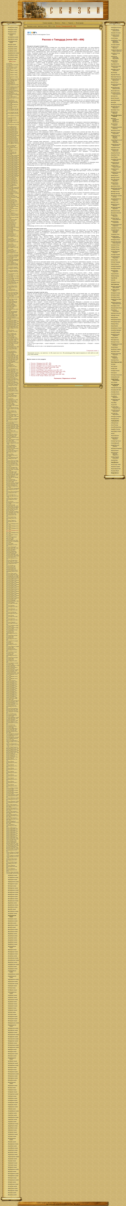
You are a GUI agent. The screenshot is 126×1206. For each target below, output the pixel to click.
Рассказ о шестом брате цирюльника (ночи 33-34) (12, 140)
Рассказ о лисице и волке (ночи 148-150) (12, 207)
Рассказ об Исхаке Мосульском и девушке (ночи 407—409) (11, 480)
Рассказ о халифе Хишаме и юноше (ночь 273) (12, 281)
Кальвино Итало (115, 245)
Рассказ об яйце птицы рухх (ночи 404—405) (11, 472)
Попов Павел (114, 347)
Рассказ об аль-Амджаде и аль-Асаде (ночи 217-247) (12, 255)
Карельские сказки (13, 981)
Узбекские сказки (12, 1130)
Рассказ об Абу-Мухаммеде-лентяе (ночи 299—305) (12, 309)
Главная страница (47, 23)
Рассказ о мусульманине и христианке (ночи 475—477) (12, 563)
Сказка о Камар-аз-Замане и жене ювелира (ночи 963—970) (12, 853)
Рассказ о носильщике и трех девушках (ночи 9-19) (12, 91)
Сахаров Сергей (115, 370)
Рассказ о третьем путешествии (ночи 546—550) (12, 610)
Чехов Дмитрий (115, 443)
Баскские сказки (12, 885)
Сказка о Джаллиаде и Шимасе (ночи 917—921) (12, 835)
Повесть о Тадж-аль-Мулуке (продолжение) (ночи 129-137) (11, 185)
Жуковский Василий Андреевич (116, 225)
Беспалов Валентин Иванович (116, 85)
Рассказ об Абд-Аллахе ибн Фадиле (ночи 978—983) (11, 860)
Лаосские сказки (12, 1014)
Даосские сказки (12, 923)
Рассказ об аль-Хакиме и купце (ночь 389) (12, 422)
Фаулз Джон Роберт (116, 431)
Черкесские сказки (13, 1154)
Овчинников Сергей (116, 328)
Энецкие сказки (12, 1182)
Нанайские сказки (12, 1043)
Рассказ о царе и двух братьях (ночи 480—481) (12, 574)
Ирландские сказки (13, 951)
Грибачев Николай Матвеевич (116, 173)
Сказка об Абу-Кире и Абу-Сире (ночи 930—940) (12, 839)
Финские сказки (12, 1141)
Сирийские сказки (12, 1098)
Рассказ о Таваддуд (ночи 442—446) (41, 368)
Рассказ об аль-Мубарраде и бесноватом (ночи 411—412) (12, 489)
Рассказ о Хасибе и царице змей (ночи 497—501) (12, 583)
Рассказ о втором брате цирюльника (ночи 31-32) (12, 132)
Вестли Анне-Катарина (114, 124)
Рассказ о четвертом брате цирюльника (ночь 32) (12, 136)
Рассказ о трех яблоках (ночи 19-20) (11, 107)
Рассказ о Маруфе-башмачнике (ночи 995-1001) (11, 870)
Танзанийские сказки (13, 1111)
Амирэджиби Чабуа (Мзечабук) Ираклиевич (116, 41)
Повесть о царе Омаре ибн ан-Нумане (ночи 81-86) (12, 169)
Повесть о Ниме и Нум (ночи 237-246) (11, 258)
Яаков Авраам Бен (116, 468)
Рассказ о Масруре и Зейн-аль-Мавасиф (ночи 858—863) (12, 802)
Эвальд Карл (114, 460)
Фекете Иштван (115, 435)
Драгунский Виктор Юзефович (116, 199)
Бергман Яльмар (115, 74)
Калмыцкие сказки (12, 968)
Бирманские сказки (13, 894)
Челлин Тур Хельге (116, 440)
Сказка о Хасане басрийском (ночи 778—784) (12, 759)
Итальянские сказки (13, 958)
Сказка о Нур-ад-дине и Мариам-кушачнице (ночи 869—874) (12, 809)
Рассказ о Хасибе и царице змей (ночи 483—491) (12, 578)
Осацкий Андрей (115, 332)
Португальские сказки (12, 1083)
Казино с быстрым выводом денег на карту (78, 1202)
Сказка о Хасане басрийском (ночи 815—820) (12, 779)
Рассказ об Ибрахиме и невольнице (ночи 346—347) (12, 349)
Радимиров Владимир (114, 357)
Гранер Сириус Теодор (115, 169)
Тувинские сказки (12, 1119)
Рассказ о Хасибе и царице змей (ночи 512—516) (12, 589)
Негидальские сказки (13, 1047)
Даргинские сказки (13, 925)
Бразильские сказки (13, 900)
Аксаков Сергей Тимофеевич (115, 35)
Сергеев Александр (116, 387)
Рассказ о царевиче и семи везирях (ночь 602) (12, 666)
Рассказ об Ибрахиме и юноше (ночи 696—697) (11, 729)
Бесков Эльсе (114, 82)
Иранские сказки (12, 949)
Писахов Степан (115, 341)
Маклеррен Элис (115, 305)
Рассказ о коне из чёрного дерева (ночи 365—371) (12, 376)
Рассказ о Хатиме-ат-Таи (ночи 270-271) (12, 274)
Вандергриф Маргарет (114, 112)
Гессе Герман (114, 157)
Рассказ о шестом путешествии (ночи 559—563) (12, 620)
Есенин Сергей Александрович (116, 219)
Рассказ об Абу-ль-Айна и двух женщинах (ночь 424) (12, 512)
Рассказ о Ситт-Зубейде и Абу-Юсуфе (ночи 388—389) (12, 419)
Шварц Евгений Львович (115, 446)
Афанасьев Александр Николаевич (115, 57)
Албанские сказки (12, 46)
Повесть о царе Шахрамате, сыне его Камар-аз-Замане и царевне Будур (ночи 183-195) (12, 240)
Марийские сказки (12, 1032)
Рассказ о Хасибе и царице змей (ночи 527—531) (12, 596)
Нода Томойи (114, 325)
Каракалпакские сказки (12, 977)
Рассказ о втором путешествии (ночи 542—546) (12, 606)
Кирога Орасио (115, 264)
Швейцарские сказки (13, 1169)
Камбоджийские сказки (12, 971)
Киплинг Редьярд (115, 262)
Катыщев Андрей (115, 254)
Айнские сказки (12, 44)
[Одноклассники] (32, 32)
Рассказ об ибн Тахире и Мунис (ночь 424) (12, 510)
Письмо (49, 1202)
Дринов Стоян (114, 202)
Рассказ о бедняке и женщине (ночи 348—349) (12, 355)
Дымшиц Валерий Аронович (115, 208)
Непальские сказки (13, 1053)
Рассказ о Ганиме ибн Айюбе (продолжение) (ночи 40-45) (11, 153)
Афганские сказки (12, 879)
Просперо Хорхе (115, 351)
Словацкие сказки (12, 1100)
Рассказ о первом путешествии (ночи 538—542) (12, 603)
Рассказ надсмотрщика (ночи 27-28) (11, 120)
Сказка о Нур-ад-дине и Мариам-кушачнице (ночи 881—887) (12, 815)
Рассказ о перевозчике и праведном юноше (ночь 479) (12, 571)
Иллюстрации (79, 23)
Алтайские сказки (12, 50)
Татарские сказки (12, 1113)
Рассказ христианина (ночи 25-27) (11, 118)
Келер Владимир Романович (115, 257)
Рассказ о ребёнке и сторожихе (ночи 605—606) (12, 672)
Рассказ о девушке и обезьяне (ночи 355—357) (12, 372)
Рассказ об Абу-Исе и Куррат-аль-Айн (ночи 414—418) (12, 496)
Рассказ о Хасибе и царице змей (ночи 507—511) (12, 587)
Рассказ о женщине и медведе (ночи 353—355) (12, 369)
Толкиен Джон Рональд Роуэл (115, 407)
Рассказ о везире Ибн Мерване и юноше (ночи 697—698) (12, 731)
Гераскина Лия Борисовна (115, 150)
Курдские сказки (12, 1008)
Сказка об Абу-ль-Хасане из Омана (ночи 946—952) (12, 845)
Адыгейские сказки (13, 39)
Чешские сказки (12, 1160)
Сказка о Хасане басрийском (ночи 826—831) (12, 785)
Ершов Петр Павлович (114, 215)
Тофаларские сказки (13, 1117)
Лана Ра (113, 280)
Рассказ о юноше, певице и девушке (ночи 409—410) (12, 483)
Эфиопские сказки (13, 1188)
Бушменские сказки (13, 905)
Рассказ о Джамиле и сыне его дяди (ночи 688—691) (12, 718)
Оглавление (9, 63)
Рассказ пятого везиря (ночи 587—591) (11, 652)
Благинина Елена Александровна (116, 93)
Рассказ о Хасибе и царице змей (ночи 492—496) (12, 581)
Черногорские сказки (13, 1156)
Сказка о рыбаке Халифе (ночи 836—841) (12, 791)
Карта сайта (56, 1202)
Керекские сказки (12, 985)
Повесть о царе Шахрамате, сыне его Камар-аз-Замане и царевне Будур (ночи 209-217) (12, 251)
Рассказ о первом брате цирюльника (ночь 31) (12, 129)
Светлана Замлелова (116, 374)
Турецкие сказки (12, 1121)
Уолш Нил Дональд (116, 427)
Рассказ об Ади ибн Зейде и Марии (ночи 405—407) (12, 474)
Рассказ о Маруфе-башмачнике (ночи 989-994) (11, 866)
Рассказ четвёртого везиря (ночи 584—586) (12, 647)
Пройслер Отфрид (116, 349)
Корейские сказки (12, 995)
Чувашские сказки (12, 1163)
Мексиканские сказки (13, 1034)
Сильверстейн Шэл (116, 389)
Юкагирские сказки (13, 1190)
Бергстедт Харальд (116, 76)
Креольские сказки (13, 999)
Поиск (63, 23)
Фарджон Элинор (115, 429)
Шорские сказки (12, 1171)
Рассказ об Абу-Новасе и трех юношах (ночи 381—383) (12, 385)
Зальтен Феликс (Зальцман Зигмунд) (115, 231)
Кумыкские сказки (12, 1005)
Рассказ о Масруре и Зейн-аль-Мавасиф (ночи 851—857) (12, 799)
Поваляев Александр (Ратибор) (116, 344)
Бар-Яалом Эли (115, 64)
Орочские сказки (12, 1069)
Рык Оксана (114, 366)
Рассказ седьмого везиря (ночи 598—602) (12, 663)
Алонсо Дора (114, 38)
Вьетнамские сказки (13, 911)
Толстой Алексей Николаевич (115, 410)
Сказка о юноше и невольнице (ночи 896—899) (12, 825)
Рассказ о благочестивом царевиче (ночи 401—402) (12, 461)
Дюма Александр (115, 210)
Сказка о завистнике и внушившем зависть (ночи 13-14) (12, 98)
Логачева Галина (115, 297)
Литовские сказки (12, 1020)
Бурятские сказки (12, 902)
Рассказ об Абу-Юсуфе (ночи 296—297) (11, 300)
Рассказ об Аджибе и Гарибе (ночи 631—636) (11, 683)
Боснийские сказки (13, 898)
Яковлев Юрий (115, 470)
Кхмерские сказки (12, 1010)
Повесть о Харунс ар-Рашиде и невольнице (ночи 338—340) (11, 334)
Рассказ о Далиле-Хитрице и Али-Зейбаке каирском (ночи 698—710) (12, 735)
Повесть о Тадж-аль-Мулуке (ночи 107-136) (11, 178)
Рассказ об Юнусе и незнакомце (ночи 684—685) (12, 706)
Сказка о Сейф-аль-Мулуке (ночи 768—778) (12, 756)
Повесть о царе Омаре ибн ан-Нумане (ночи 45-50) (12, 156)
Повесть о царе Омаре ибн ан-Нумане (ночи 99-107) (12, 176)
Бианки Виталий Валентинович (115, 88)
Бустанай (113, 102)
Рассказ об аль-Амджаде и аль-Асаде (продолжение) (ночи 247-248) (12, 260)
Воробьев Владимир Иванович (116, 128)
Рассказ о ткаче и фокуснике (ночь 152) (11, 222)
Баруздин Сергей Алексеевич (115, 70)
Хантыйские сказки (13, 1148)
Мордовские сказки (13, 1040)
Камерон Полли (115, 247)
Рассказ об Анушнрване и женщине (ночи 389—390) (12, 425)
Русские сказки (12, 1087)
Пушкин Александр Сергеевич (116, 354)
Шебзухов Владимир (116, 448)
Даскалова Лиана (115, 186)
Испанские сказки (12, 956)
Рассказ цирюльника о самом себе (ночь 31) (11, 127)
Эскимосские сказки (13, 1184)
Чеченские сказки (12, 1158)
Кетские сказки (12, 987)
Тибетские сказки (12, 1115)
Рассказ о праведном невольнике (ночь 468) (11, 552)
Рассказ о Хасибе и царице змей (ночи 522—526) (12, 594)
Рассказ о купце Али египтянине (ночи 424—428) (11, 515)
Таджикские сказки (13, 1106)
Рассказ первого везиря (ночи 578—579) (11, 630)
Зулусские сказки (12, 937)
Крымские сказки (12, 1001)
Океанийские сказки (13, 1065)
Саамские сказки (12, 1089)
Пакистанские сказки (13, 1073)
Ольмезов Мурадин (116, 330)
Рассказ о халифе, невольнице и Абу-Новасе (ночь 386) (12, 405)
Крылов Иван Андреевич (114, 271)
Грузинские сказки (12, 920)
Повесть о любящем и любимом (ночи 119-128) (12, 182)
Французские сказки (13, 1143)
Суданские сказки (12, 1104)
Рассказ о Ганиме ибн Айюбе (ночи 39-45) (11, 146)
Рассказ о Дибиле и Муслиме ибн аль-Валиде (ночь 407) (12, 477)
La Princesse (36, 385)
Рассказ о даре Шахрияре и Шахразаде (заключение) (12, 873)
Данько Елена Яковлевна (114, 183)
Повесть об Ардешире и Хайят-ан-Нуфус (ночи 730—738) (12, 745)
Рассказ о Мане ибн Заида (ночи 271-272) (12, 276)
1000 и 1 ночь (12, 61)
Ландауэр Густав (115, 282)
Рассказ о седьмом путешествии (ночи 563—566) (12, 623)
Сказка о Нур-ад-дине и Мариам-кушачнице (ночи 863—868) (12, 805)
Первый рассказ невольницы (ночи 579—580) (12, 633)
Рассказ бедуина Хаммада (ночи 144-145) (12, 193)
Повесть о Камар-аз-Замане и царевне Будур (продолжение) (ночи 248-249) (12, 264)
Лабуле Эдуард (115, 275)
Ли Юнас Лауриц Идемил (115, 290)
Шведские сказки (12, 1167)
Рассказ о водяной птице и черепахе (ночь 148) (12, 205)
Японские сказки (12, 1194)
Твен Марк (113, 402)
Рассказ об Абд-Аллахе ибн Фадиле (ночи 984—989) (11, 863)
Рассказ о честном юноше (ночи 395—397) (12, 449)
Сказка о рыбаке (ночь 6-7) (12, 86)
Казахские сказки (12, 966)
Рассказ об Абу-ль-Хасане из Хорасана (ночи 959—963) (12, 850)
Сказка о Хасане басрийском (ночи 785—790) (12, 762)
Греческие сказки (12, 918)
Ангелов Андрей (115, 44)
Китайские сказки (12, 990)
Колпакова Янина (115, 268)
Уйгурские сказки (12, 1132)
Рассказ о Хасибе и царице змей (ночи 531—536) (12, 598)
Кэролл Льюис (115, 273)
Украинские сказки (13, 1134)
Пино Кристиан (115, 339)
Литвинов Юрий (115, 295)
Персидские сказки (13, 1078)
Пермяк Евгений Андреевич (115, 335)
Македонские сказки (13, 1028)
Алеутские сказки (12, 48)
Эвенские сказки (12, 1177)
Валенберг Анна (115, 109)
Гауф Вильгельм (115, 147)
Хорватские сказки (13, 1150)
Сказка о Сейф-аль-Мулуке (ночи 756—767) (12, 754)
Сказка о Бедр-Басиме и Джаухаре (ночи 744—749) (12, 750)
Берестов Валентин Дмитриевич (116, 79)
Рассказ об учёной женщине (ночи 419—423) (12, 505)
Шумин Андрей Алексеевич (115, 457)
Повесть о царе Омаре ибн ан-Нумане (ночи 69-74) (12, 165)
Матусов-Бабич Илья (116, 307)
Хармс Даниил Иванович (114, 438)
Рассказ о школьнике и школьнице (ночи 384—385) (11, 396)
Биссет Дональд (115, 90)
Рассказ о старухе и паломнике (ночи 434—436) (11, 521)
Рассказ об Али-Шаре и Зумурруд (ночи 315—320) (12, 323)
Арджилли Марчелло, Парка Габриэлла (116, 50)
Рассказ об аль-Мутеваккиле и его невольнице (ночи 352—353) (12, 366)
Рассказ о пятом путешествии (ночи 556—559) (12, 616)
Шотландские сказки (13, 1173)
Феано (112, 433)
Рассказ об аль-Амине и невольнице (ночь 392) (12, 435)
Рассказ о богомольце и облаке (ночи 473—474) (11, 561)
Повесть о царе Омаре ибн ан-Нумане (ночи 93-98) (12, 174)
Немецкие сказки (12, 1049)
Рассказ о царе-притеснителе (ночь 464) (12, 540)
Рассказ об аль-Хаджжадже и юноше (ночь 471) (12, 556)
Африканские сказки (13, 881)
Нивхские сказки (12, 1055)
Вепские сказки (12, 909)
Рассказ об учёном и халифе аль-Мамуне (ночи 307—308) (12, 318)
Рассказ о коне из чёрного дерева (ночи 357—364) (12, 374)
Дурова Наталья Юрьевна (115, 205)
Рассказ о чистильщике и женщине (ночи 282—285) (12, 293)
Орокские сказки (12, 1067)
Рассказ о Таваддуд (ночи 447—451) (41, 363)
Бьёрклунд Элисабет (116, 104)
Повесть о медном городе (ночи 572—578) (12, 628)
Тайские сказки (12, 1108)
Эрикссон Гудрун (115, 466)
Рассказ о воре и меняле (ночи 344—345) (12, 344)
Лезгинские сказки (12, 1018)
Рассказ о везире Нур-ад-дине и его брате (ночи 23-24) (12, 113)
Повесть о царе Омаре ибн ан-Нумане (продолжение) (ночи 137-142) (12, 188)
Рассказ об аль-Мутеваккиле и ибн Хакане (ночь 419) (12, 502)
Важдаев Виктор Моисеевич (115, 107)
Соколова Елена (115, 394)
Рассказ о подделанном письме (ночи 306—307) (12, 315)
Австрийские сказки (13, 37)
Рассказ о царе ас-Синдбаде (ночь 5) (10, 83)
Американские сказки (13, 53)
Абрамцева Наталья (116, 27)
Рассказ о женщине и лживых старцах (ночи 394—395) (12, 443)
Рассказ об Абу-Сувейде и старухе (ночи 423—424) (12, 508)
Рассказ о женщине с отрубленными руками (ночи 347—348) (11, 352)
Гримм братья (114, 175)
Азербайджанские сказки (12, 42)
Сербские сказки (12, 1096)
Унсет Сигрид (114, 425)
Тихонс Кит (114, 404)
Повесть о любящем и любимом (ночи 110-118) (12, 180)
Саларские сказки (12, 1091)
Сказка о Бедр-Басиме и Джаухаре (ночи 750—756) (12, 752)
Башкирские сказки (13, 888)
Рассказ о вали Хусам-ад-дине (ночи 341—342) (12, 339)
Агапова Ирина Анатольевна (115, 30)
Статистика (64, 1202)
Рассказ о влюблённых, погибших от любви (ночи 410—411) (12, 486)
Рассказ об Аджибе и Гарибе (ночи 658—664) (11, 692)
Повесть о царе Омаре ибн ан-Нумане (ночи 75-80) (12, 167)
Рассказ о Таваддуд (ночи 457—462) (41, 364)
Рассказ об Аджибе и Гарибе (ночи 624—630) (11, 681)
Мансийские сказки (13, 1030)
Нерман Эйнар (115, 323)
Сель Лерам (114, 382)
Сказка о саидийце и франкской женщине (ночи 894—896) (12, 822)
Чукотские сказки (12, 1165)
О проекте (70, 23)
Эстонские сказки (12, 1186)
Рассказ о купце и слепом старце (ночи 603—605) (12, 670)
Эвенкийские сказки (13, 1175)
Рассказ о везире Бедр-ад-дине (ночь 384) (12, 394)
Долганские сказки (13, 929)
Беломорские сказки (13, 890)
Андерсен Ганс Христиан (115, 47)
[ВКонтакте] (28, 32)
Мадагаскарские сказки (12, 1025)
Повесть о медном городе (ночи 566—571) (12, 626)
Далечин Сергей (115, 177)
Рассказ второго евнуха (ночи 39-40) (11, 150)
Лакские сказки (12, 1012)
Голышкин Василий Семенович (116, 160)
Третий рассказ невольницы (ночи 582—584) (12, 644)
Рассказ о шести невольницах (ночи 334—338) (12, 331)
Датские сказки (12, 927)
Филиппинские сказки (12, 1139)
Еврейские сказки (12, 933)
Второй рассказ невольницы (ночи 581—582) (12, 638)
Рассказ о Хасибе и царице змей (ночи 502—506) (12, 585)
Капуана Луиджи (115, 249)
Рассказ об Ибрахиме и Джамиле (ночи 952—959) (12, 847)
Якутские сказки (12, 1192)
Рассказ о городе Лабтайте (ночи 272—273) (12, 279)
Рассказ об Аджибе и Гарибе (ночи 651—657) (11, 690)
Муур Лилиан (114, 317)
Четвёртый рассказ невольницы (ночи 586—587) (12, 649)
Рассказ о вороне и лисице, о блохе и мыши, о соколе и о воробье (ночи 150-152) (12, 214)
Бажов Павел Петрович (114, 61)
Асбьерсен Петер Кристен (115, 54)
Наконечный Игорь (116, 319)
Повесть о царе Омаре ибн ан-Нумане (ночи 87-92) (12, 171)
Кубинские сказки (12, 1003)
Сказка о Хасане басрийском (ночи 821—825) (12, 782)
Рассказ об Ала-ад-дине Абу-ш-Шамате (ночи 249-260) (12, 268)
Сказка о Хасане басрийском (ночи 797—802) (12, 769)
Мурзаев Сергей (115, 315)
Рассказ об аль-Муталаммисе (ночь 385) (12, 399)
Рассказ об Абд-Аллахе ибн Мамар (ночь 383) (11, 388)
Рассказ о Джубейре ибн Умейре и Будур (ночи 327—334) (12, 328)
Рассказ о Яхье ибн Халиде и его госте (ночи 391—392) (12, 432)
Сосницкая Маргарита (114, 397)
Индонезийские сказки (12, 947)
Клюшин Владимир (116, 266)
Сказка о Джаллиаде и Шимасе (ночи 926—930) (12, 837)
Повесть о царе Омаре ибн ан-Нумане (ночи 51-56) (12, 158)
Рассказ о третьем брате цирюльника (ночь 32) (12, 134)
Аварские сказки (12, 31)
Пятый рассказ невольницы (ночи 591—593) (12, 655)
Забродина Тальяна (116, 227)
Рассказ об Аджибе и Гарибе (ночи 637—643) (11, 686)
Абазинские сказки (13, 27)
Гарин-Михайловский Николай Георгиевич (116, 141)
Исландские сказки (13, 953)
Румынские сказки (12, 1085)
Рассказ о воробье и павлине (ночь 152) (11, 224)
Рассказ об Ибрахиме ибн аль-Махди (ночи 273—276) (12, 283)
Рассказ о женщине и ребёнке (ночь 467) (11, 550)
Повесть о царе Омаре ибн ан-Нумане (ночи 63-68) (12, 162)
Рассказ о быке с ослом (11, 66)
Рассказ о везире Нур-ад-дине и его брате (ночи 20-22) (12, 110)
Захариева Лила (115, 234)
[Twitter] (30, 32)
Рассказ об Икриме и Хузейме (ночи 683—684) (12, 703)
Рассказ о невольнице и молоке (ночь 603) (11, 668)
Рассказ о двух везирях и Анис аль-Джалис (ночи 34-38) (12, 143)
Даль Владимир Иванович (115, 180)
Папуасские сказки (13, 1076)
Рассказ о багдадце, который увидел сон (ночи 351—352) (12, 362)
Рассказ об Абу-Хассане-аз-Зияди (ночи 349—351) (12, 357)
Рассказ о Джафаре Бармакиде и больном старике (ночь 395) (11, 446)
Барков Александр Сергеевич (116, 67)
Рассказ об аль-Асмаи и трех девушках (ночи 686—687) (12, 711)
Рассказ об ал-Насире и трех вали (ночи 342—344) (12, 342)
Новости (57, 23)
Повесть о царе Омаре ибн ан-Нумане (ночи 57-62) (12, 160)
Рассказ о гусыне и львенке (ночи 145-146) (11, 196)
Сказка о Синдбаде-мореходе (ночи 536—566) (12, 600)
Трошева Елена (115, 418)
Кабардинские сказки (13, 964)
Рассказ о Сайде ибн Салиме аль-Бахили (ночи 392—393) (12, 437)
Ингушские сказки (12, 940)
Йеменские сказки (12, 962)
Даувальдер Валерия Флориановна (116, 189)
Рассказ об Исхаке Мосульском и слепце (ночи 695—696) (11, 726)
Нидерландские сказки (12, 1058)
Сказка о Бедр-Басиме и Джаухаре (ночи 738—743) (12, 748)
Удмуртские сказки (13, 1125)
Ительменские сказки (13, 960)
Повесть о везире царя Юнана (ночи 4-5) (11, 81)
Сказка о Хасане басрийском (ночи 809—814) (12, 776)
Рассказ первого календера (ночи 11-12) (11, 93)
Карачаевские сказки (13, 979)
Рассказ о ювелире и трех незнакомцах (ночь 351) (12, 359)
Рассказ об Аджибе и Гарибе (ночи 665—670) (11, 694)
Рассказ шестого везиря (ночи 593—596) (12, 658)
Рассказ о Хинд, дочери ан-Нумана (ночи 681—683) (12, 701)
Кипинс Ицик (114, 259)
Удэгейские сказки (12, 1127)
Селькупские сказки (13, 1094)
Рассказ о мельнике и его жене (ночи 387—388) (12, 415)
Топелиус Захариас (116, 416)
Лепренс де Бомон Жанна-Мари (116, 287)
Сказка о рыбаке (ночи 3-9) (12, 79)
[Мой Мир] (34, 32)
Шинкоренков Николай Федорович (114, 453)
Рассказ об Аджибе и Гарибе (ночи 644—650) (11, 688)
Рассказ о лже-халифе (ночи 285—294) (11, 295)
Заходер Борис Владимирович (115, 237)
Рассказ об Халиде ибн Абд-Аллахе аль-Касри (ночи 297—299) (11, 302)
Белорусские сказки (13, 892)
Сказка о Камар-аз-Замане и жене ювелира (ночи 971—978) (12, 856)
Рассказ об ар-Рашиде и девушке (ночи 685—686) (12, 709)
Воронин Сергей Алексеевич (115, 133)
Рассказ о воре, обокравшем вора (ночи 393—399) (11, 455)
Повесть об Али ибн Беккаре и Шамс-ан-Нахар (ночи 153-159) (12, 227)
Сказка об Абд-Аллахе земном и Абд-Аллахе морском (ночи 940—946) (12, 842)
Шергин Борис (115, 450)
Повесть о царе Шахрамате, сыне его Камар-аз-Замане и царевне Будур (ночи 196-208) (12, 246)
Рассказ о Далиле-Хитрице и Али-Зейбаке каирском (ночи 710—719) (12, 738)
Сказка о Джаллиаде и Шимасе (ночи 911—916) (12, 833)
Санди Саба (114, 368)
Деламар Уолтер (115, 191)
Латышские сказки (12, 1016)
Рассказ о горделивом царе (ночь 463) (11, 537)
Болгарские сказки (13, 896)
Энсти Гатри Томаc (116, 464)
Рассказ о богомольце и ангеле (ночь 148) (11, 202)
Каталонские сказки (13, 983)
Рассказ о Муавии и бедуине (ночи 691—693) (12, 720)
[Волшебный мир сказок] (63, 19)
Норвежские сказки (13, 1063)
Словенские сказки (13, 1102)
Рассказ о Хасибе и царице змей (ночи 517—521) (12, 592)
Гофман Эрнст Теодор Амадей (115, 166)
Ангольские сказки (13, 57)
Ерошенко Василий (116, 212)
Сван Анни (114, 372)
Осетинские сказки (13, 1071)
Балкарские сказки (13, 883)
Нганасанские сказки (13, 1045)
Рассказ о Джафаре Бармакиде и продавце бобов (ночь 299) (11, 305)
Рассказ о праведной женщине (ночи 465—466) (12, 547)
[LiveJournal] (36, 32)
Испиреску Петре (115, 239)
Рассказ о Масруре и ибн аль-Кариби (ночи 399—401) (12, 458)
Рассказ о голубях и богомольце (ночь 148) (11, 200)
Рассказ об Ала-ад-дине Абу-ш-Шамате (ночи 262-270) (12, 271)
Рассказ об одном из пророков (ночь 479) (11, 568)
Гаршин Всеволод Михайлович (115, 145)
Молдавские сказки (13, 1036)
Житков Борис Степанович (115, 222)
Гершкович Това (115, 155)
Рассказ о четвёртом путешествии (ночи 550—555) (12, 613)
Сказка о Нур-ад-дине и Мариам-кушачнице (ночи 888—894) (12, 819)
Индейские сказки (12, 942)
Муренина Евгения (116, 313)
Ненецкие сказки (12, 1051)
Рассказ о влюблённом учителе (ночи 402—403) (12, 463)
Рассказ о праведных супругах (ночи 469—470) (12, 554)
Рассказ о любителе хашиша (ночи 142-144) (11, 191)
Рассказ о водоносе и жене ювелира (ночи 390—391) (12, 427)
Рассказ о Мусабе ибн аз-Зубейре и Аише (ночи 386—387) (12, 408)
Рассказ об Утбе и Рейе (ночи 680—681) (11, 699)
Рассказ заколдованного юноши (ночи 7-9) (12, 88)
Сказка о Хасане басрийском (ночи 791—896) (12, 766)
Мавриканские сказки (13, 1022)
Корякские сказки (12, 997)
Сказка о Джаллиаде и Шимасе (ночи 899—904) (12, 828)
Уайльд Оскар (114, 422)
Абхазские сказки (12, 29)
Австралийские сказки (12, 34)
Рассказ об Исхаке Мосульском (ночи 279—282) (12, 290)
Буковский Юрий (115, 100)
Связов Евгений (115, 377)
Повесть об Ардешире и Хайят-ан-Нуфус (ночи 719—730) (12, 741)
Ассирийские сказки (13, 877)
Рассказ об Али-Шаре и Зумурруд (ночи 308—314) (12, 321)
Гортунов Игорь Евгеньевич (115, 163)
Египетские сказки (12, 935)
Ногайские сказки (12, 1061)
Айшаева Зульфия (116, 32)
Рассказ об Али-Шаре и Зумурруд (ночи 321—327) (12, 325)
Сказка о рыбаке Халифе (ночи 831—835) (12, 788)
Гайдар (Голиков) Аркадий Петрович (115, 136)
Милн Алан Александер (115, 310)
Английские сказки (13, 55)
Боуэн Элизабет (115, 98)
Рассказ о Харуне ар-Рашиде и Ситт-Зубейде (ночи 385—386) (12, 402)
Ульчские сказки (12, 1136)
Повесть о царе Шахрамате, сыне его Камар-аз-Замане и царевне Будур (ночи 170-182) (12, 235)
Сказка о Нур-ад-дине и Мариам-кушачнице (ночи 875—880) (12, 812)
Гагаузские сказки (12, 913)
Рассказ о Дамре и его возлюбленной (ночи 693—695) (12, 722)
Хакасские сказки (12, 1146)
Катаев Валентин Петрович (115, 252)
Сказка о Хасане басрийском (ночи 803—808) (12, 772)
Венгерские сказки (13, 907)
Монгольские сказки (13, 1038)
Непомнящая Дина (115, 321)
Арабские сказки (12, 59)
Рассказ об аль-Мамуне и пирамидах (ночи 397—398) (12, 451)
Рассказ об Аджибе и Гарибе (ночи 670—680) (11, 697)
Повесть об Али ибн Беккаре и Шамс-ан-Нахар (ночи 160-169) (12, 230)
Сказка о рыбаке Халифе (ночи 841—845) (12, 793)
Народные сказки (32, 26)
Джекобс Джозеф (115, 193)
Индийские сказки (12, 944)
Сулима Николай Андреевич (115, 400)
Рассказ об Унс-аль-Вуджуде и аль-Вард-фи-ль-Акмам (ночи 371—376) (12, 378)
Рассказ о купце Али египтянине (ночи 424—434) (11, 518)
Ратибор (113, 364)
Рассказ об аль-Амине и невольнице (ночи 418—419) (12, 499)
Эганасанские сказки (13, 1179)
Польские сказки (12, 1080)
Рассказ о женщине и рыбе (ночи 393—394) (12, 440)
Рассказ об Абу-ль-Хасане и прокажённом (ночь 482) (12, 576)
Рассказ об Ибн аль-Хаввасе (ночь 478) (11, 566)
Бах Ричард (114, 72)
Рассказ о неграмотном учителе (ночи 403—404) (12, 468)
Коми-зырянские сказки (12, 993)
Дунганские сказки (13, 931)
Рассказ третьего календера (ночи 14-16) (11, 101)
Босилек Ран (114, 96)
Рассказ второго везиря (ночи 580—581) (11, 636)
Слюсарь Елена (115, 391)
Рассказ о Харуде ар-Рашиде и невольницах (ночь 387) (11, 412)
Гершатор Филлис (115, 152)
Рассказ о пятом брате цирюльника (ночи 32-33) (12, 138)
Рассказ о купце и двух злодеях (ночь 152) (11, 220)
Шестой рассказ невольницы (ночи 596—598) (12, 660)
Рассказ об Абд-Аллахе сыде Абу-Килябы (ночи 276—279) (11, 287)
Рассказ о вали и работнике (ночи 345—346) (12, 346)
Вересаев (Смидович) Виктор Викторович (115, 120)
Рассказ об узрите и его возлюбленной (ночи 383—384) (12, 391)
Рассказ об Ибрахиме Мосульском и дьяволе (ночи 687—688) (11, 715)
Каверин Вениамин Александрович (116, 242)
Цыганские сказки (12, 1152)
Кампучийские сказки (13, 974)
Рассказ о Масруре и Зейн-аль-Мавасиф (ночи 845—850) (12, 795)
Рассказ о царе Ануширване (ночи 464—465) (12, 544)
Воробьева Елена (115, 130)
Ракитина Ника (115, 360)
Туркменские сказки (13, 1123)
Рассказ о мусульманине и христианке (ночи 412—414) (12, 492)
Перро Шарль (114, 337)
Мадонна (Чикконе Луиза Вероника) (116, 303)
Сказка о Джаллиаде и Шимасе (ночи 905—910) (12, 830)
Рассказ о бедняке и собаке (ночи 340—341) (11, 337)
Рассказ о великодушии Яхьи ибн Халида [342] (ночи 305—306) (11, 312)
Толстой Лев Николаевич (115, 414)
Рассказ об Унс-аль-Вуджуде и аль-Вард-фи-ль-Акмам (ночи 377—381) (12, 382)
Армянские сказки (12, 875)
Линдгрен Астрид (115, 292)
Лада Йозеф (114, 278)
